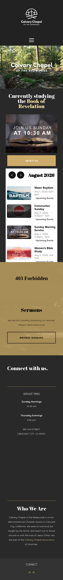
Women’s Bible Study (43, 250)
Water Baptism (43, 187)
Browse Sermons (31, 337)
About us (31, 160)
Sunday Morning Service (44, 228)
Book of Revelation (31, 104)
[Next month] (20, 175)
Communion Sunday (42, 207)
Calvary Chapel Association (39, 539)
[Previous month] (12, 175)
